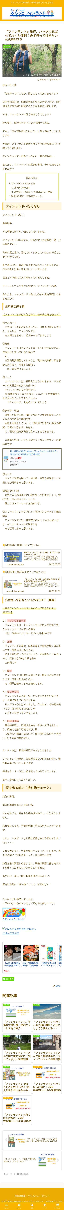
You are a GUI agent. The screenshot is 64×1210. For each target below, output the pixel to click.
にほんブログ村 (10, 933)
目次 (28, 178)
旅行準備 (9, 979)
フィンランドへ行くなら (23, 183)
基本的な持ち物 (21, 188)
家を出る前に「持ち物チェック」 (27, 196)
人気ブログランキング (13, 919)
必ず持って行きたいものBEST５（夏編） (34, 192)
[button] (57, 691)
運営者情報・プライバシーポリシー (32, 1196)
